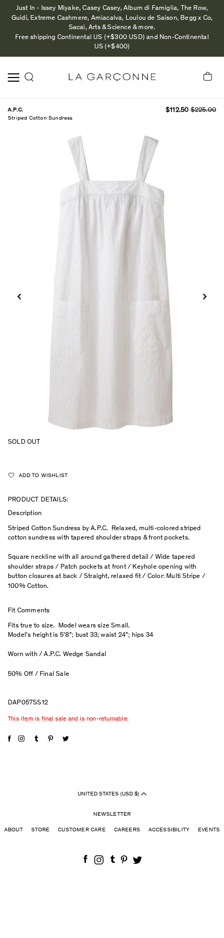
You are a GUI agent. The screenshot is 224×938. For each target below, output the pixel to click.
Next (203, 296)
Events (209, 830)
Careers (127, 830)
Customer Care (82, 830)
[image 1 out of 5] (112, 282)
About (13, 830)
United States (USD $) (109, 793)
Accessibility (169, 830)
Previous (20, 296)
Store (40, 830)
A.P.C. (15, 110)
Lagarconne (112, 77)
